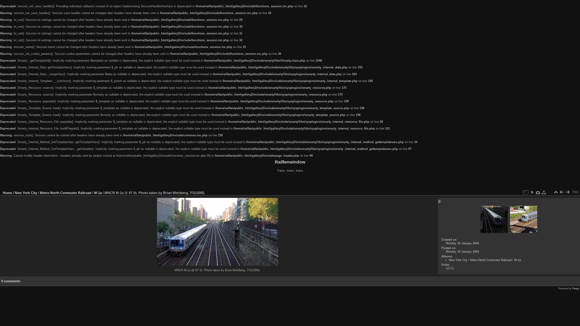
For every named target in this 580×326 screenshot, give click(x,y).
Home (7, 193)
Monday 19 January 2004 (462, 243)
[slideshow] (532, 192)
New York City (26, 193)
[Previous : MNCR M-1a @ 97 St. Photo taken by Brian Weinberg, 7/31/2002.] (562, 192)
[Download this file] (544, 192)
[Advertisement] (290, 182)
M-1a (98, 193)
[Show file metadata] (538, 192)
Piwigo (575, 288)
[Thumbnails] (556, 192)
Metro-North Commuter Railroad (65, 193)
